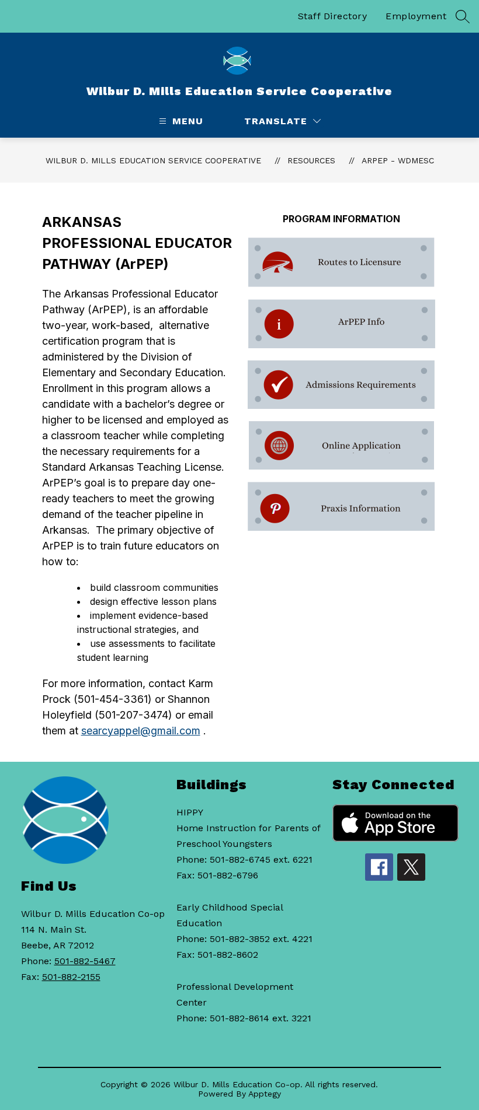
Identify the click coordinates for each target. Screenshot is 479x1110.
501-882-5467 (85, 961)
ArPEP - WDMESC (398, 160)
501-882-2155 (71, 976)
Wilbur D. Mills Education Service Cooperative (153, 160)
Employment (416, 16)
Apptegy (264, 1093)
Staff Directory (332, 16)
